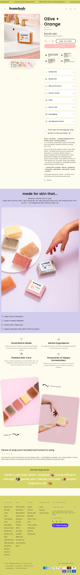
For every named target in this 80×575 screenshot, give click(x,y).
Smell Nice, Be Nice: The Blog (8, 534)
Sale (17, 546)
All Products (20, 507)
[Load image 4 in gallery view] (30, 64)
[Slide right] (35, 64)
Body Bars (19, 510)
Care (6, 513)
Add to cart (65, 41)
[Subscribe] (75, 507)
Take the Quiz (9, 540)
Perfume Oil (20, 540)
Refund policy (9, 543)
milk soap (46, 27)
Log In (41, 507)
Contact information (21, 568)
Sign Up (42, 510)
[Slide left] (9, 64)
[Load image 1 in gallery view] (13, 64)
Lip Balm (19, 534)
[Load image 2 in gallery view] (19, 64)
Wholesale (31, 534)
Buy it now (60, 46)
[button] (66, 9)
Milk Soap (19, 537)
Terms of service (28, 566)
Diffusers (19, 519)
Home (30, 507)
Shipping (46, 36)
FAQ (5, 516)
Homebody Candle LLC (15, 563)
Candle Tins (20, 516)
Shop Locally (8, 528)
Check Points (44, 513)
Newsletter (8, 525)
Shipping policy (10, 568)
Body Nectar (20, 513)
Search (30, 510)
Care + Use (32, 519)
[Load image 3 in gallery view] (24, 64)
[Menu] (5, 9)
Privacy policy (18, 566)
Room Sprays (21, 543)
